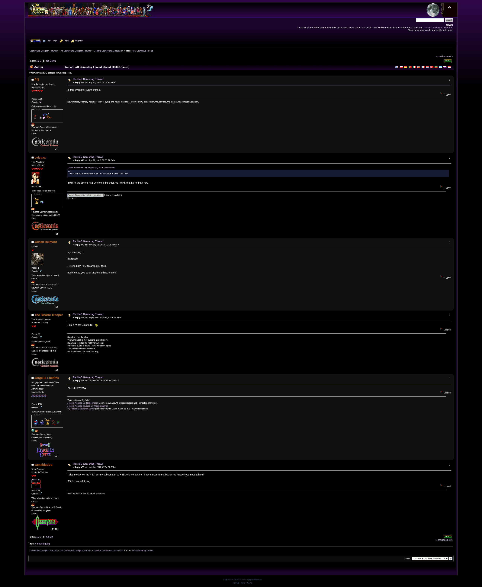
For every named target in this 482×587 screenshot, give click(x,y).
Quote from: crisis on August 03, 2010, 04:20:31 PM (91, 168)
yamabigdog (43, 464)
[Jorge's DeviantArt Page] (32, 431)
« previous (441, 56)
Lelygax (40, 157)
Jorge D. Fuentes (46, 378)
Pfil (36, 79)
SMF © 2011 (240, 580)
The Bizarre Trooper (48, 315)
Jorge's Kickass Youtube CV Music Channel (87, 406)
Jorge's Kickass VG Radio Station (82, 403)
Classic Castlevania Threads (437, 27)
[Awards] (32, 125)
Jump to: (408, 558)
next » (450, 56)
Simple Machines (254, 580)
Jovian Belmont (45, 242)
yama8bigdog (42, 543)
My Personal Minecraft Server (81, 409)
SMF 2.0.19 (228, 580)
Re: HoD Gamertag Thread (88, 79)
